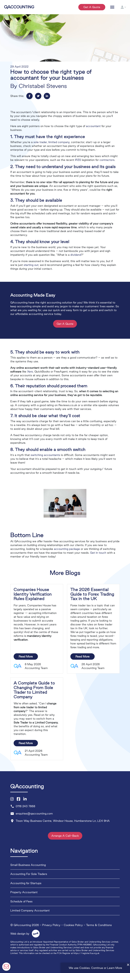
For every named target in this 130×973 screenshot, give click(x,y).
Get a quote (91, 7)
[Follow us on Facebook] (18, 799)
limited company (59, 142)
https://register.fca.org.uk (86, 953)
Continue (97, 967)
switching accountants (45, 454)
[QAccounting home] (19, 6)
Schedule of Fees (21, 901)
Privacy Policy (51, 925)
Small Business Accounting (28, 864)
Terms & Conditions (99, 925)
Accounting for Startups (25, 883)
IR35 (78, 159)
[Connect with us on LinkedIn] (25, 799)
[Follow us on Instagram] (12, 799)
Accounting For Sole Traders (28, 874)
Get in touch (98, 552)
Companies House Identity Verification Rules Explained (33, 594)
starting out (31, 264)
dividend (75, 254)
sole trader (40, 142)
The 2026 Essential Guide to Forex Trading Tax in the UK (92, 594)
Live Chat (6, 966)
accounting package (67, 548)
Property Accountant (24, 892)
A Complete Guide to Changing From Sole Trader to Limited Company (34, 690)
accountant (93, 126)
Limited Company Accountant (30, 910)
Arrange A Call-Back (65, 835)
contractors (107, 159)
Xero (30, 371)
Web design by (23, 933)
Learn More (114, 967)
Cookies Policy (73, 925)
